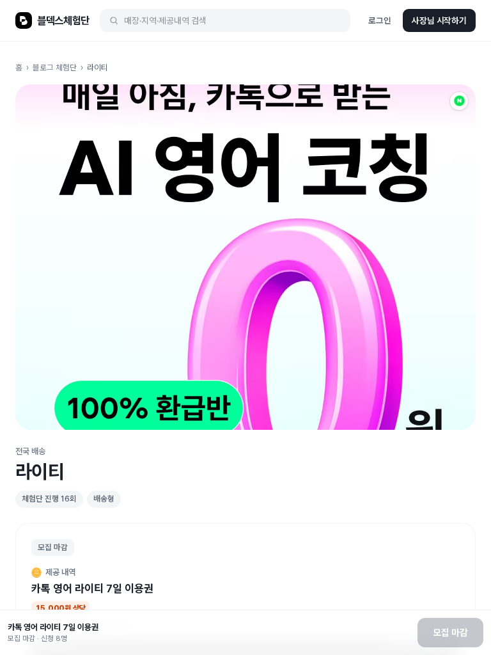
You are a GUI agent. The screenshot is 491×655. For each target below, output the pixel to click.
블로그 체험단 (55, 67)
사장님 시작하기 (439, 20)
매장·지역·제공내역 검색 (165, 20)
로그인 (379, 20)
